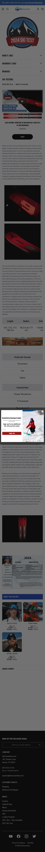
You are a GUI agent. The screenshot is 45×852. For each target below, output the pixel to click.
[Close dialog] (42, 411)
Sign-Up (12, 433)
